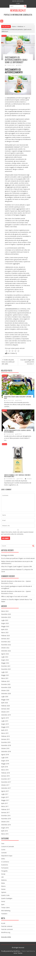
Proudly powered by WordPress (10, 951)
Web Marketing (5, 910)
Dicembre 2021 (5, 666)
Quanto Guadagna (6, 898)
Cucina (3, 849)
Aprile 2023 (4, 629)
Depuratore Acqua (6, 856)
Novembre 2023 (6, 614)
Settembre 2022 (6, 651)
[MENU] (1, 21)
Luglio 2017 (4, 794)
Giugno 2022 (5, 660)
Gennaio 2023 (5, 638)
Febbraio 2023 (5, 635)
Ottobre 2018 (5, 748)
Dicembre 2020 (5, 684)
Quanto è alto (5, 895)
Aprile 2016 (4, 831)
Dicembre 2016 (5, 815)
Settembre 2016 (6, 825)
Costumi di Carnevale (7, 846)
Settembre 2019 (6, 715)
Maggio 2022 (5, 663)
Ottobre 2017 (5, 785)
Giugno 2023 (5, 623)
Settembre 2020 (6, 693)
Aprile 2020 (4, 703)
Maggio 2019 (5, 727)
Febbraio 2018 (5, 773)
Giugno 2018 (5, 760)
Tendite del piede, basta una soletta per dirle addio (8, 362)
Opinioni (3, 892)
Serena (19, 65)
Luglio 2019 (4, 721)
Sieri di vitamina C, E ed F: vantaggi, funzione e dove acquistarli (17, 475)
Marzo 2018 (4, 770)
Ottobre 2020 (5, 690)
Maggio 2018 (5, 764)
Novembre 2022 (6, 645)
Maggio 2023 (5, 626)
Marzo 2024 (4, 611)
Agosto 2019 (5, 718)
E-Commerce (5, 862)
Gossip (3, 874)
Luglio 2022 (4, 657)
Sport (2, 904)
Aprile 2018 (4, 767)
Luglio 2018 (4, 757)
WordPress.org (5, 932)
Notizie (3, 889)
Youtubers (4, 913)
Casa (2, 843)
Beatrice (19, 400)
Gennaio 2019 (5, 739)
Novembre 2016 (6, 818)
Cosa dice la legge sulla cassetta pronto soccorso (27, 362)
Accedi (3, 923)
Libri (2, 877)
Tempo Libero (5, 907)
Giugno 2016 (5, 828)
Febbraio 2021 (5, 681)
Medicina (4, 36)
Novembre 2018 (6, 745)
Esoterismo (4, 865)
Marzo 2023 (4, 632)
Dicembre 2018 (5, 742)
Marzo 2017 (4, 806)
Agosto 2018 (5, 754)
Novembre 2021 (6, 669)
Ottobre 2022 (5, 648)
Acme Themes (18, 953)
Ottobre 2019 (5, 712)
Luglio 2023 (4, 620)
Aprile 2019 (4, 730)
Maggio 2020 (5, 699)
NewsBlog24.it (18, 10)
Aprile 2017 (4, 803)
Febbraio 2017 (5, 809)
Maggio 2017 (5, 800)
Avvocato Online (6, 937)
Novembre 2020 (6, 687)
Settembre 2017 (6, 788)
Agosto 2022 (5, 654)
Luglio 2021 (4, 672)
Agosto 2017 (5, 791)
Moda (3, 883)
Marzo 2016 (4, 834)
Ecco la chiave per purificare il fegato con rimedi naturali (18, 558)
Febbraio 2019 (5, 736)
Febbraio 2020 (5, 706)
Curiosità (3, 852)
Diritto (3, 859)
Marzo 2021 (4, 678)
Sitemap (18, 3)
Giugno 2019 (5, 724)
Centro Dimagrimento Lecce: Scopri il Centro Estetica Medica (17, 431)
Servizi (3, 901)
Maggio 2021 (5, 675)
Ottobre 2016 (5, 822)
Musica (3, 886)
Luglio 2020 (4, 696)
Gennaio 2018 (5, 776)
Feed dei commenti (7, 929)
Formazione (4, 868)
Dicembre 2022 (5, 642)
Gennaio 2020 (5, 709)
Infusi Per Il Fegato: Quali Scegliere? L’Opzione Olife (17, 397)
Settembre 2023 (6, 617)
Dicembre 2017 (5, 779)
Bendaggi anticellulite (7, 555)
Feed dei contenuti (6, 926)
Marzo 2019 (4, 733)
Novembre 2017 (6, 782)
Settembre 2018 (6, 751)
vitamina (29, 479)
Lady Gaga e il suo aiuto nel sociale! (16, 596)
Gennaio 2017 (5, 812)
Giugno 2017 (5, 797)
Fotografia (4, 871)
